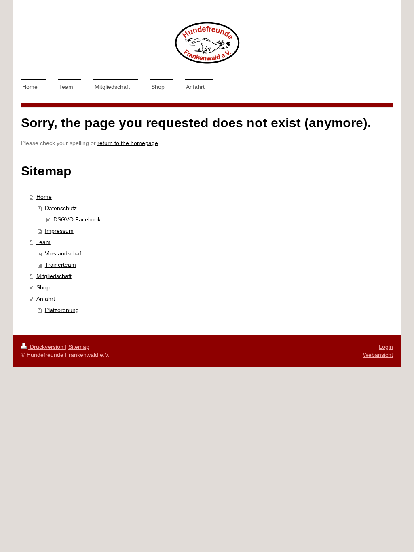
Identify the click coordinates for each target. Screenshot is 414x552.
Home (44, 197)
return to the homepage (127, 143)
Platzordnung (62, 310)
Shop (43, 287)
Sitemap (78, 346)
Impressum (59, 231)
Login (386, 346)
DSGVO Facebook (77, 219)
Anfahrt (45, 298)
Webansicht (378, 355)
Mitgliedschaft (54, 276)
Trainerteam (60, 264)
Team (43, 242)
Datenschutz (61, 208)
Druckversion (46, 346)
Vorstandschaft (64, 253)
